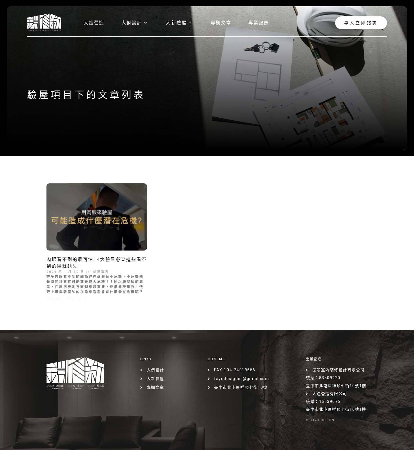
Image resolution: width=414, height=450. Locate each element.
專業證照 (258, 22)
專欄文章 (221, 22)
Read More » (66, 298)
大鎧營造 (94, 22)
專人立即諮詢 (361, 22)
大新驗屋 (176, 22)
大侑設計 (131, 22)
